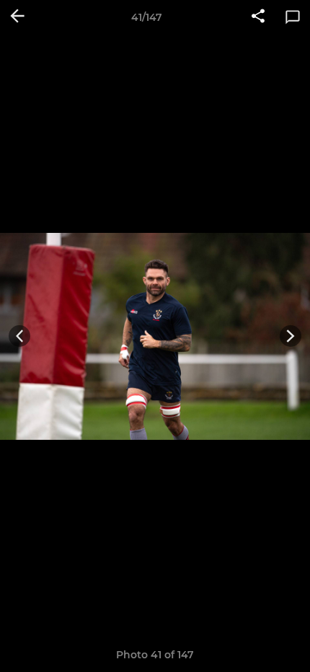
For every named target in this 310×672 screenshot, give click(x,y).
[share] (258, 17)
